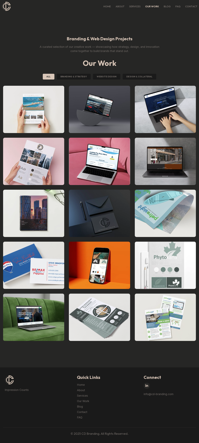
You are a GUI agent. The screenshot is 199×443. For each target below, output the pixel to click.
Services (135, 6)
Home (107, 6)
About (120, 6)
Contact (191, 6)
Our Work (152, 6)
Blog (167, 6)
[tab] (48, 77)
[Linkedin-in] (147, 386)
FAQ (177, 6)
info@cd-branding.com (159, 394)
